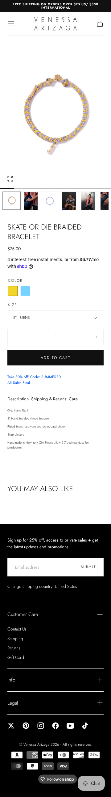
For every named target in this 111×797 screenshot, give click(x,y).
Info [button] (11, 679)
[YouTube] (70, 725)
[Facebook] (55, 725)
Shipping (15, 638)
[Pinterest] (26, 725)
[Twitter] (11, 725)
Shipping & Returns (48, 399)
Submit (88, 567)
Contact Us (17, 629)
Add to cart (56, 358)
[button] (11, 23)
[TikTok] (85, 725)
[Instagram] (40, 725)
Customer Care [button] (22, 614)
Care (73, 399)
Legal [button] (12, 702)
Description (18, 399)
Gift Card (15, 657)
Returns (13, 648)
